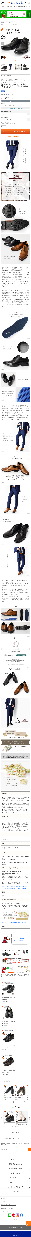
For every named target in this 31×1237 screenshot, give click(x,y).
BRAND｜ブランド (5, 24)
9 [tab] (20, 19)
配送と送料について (15, 1164)
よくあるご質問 (5, 1201)
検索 (26, 2)
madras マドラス (16, 24)
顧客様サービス (15, 1178)
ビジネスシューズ (11, 22)
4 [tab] (14, 19)
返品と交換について (15, 1168)
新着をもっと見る (15, 1132)
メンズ (2, 22)
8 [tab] (19, 19)
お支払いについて (15, 1159)
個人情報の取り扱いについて (8, 1205)
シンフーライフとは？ (15, 1187)
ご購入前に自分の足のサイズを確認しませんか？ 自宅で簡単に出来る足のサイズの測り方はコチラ (14, 887)
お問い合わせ (15, 1173)
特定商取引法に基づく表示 (8, 1208)
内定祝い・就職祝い (5, 1143)
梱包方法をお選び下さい (7, 111)
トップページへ (5, 1212)
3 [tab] (13, 19)
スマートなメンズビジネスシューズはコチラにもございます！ (19, 938)
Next (29, 15)
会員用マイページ (15, 1182)
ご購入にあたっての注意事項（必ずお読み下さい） (15, 922)
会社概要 (16, 1191)
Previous (2, 15)
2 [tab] (12, 19)
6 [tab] (16, 19)
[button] (2, 1093)
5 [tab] (15, 19)
